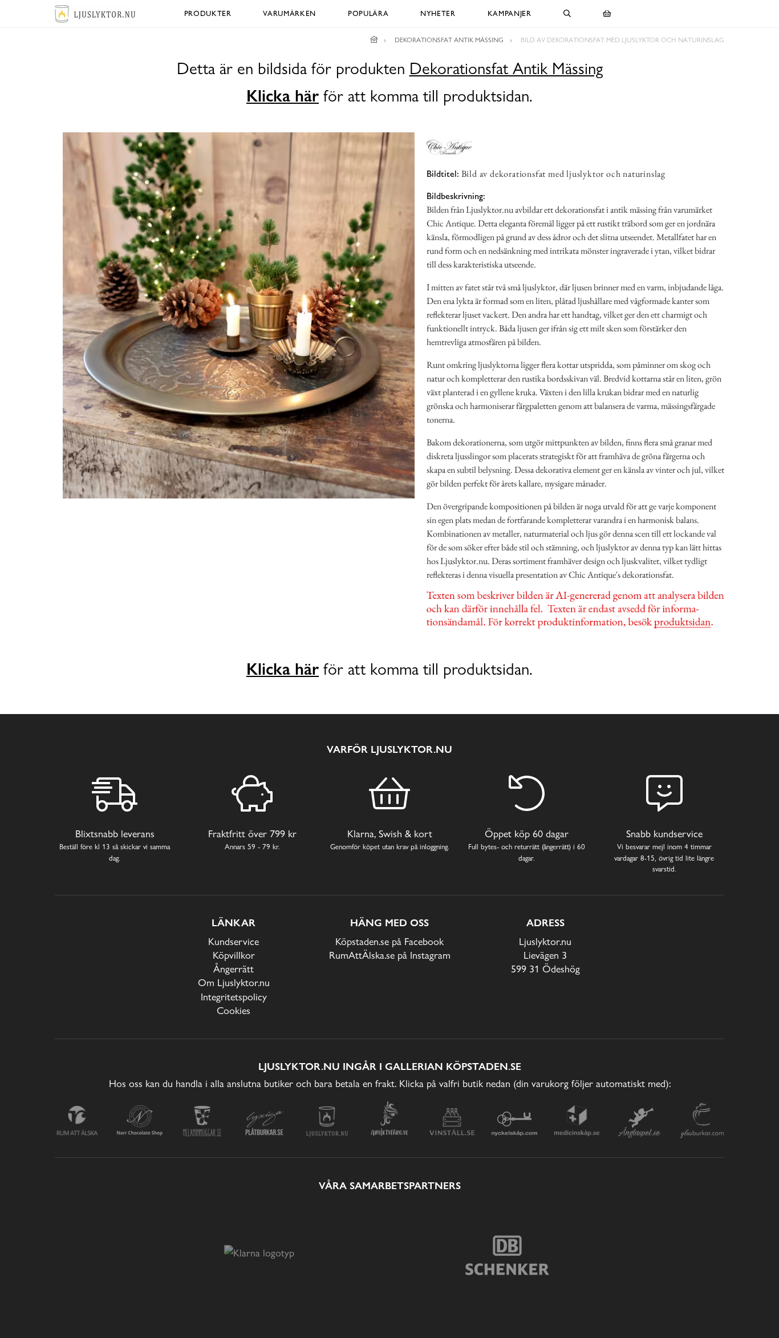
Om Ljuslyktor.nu (234, 982)
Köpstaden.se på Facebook (389, 941)
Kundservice (233, 941)
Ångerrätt (233, 969)
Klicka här (282, 96)
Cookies (233, 1010)
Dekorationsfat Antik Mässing (506, 68)
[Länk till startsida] (374, 40)
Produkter (208, 13)
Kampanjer (509, 13)
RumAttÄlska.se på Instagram (390, 955)
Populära (368, 13)
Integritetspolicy (234, 997)
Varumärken (289, 13)
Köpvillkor (234, 955)
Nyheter (438, 13)
